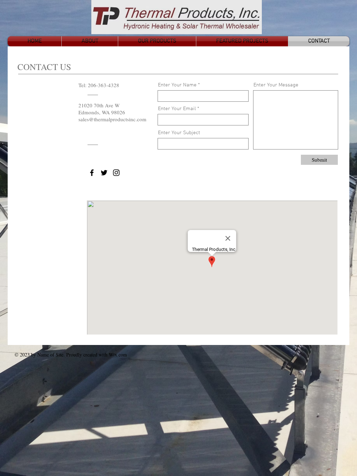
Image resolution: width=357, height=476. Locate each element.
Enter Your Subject (179, 133)
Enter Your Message (275, 85)
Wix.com (118, 354)
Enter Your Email (177, 109)
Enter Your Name (177, 85)
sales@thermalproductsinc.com (112, 119)
